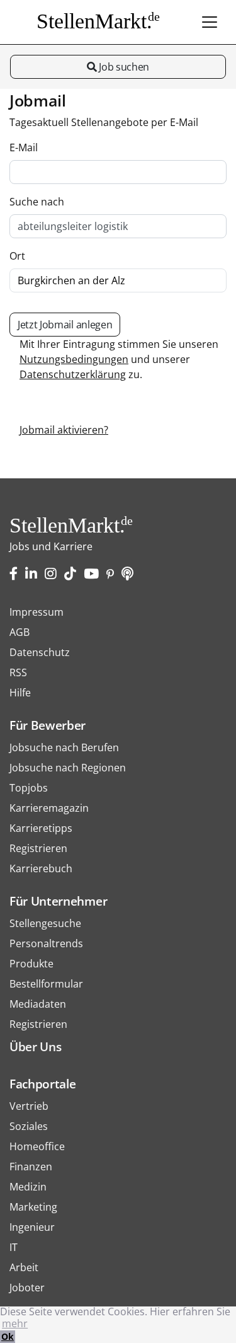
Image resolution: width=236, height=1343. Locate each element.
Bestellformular (46, 984)
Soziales (28, 1126)
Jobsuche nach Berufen (64, 747)
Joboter (27, 1287)
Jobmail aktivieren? (64, 430)
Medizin (28, 1187)
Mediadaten (37, 1004)
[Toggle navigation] (210, 22)
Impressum (36, 612)
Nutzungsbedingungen (74, 359)
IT (13, 1247)
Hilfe (20, 693)
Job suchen (123, 67)
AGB (19, 632)
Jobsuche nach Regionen (67, 768)
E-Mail (23, 147)
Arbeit (23, 1267)
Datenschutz (39, 652)
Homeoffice (37, 1146)
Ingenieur (32, 1227)
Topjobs (28, 788)
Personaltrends (46, 943)
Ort (17, 256)
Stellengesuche (45, 923)
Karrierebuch (40, 868)
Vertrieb (28, 1106)
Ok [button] (7, 1336)
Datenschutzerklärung (73, 374)
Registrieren (38, 848)
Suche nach (36, 202)
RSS (18, 672)
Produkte (31, 964)
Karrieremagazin (49, 808)
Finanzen (30, 1166)
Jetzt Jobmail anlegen (65, 324)
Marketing (33, 1207)
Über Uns (35, 1046)
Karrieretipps (40, 828)
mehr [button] (15, 1323)
